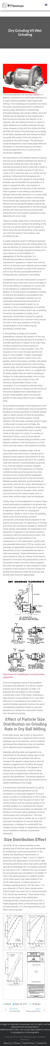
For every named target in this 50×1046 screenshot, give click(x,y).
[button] (46, 5)
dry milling (34, 94)
